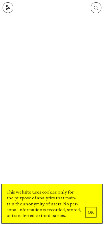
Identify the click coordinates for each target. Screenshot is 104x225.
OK (91, 212)
